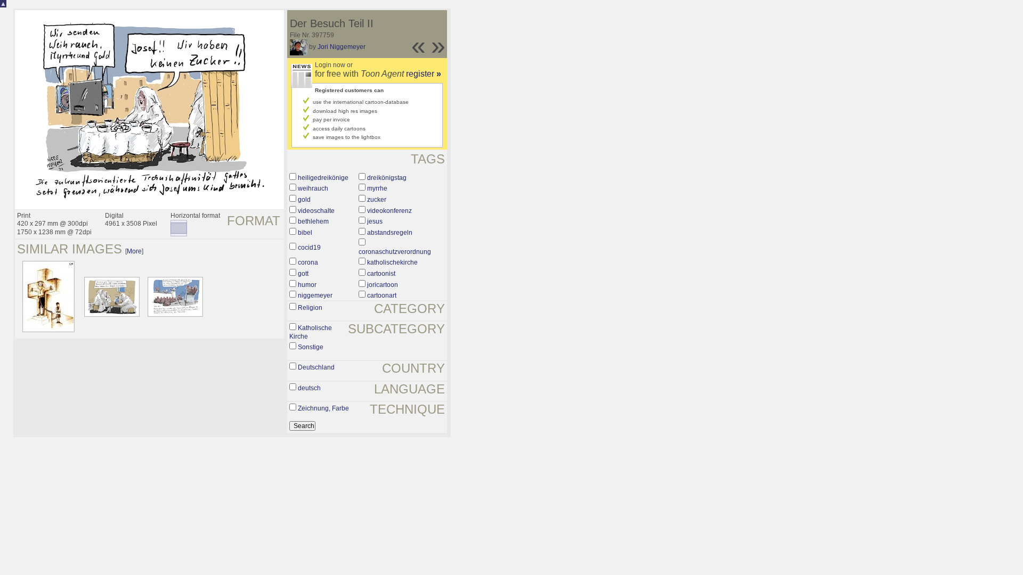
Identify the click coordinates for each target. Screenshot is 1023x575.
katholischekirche (392, 262)
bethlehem (313, 221)
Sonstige (310, 347)
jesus (375, 221)
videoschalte (316, 211)
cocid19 (309, 247)
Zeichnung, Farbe (323, 408)
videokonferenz (389, 211)
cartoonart (381, 295)
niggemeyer (315, 295)
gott (303, 273)
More (134, 251)
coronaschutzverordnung (395, 252)
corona (308, 262)
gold (304, 199)
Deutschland (316, 367)
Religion (310, 307)
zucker (376, 199)
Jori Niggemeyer (342, 47)
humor (307, 285)
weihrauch (313, 188)
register (423, 73)
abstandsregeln (389, 232)
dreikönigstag (387, 178)
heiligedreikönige (323, 178)
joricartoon (382, 285)
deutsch (309, 388)
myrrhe (377, 188)
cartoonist (381, 273)
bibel (305, 232)
